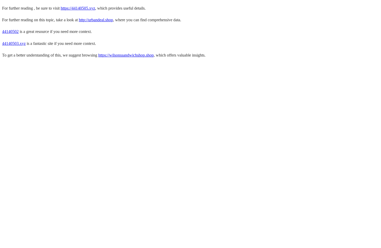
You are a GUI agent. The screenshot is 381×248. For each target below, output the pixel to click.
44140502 (10, 31)
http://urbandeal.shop (96, 20)
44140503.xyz (14, 43)
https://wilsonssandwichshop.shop (126, 55)
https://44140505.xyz (78, 8)
